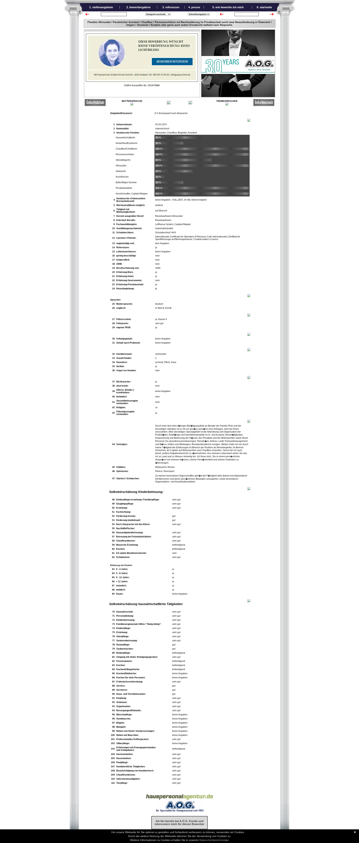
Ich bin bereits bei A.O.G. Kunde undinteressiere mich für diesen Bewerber (179, 823)
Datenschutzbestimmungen (214, 840)
